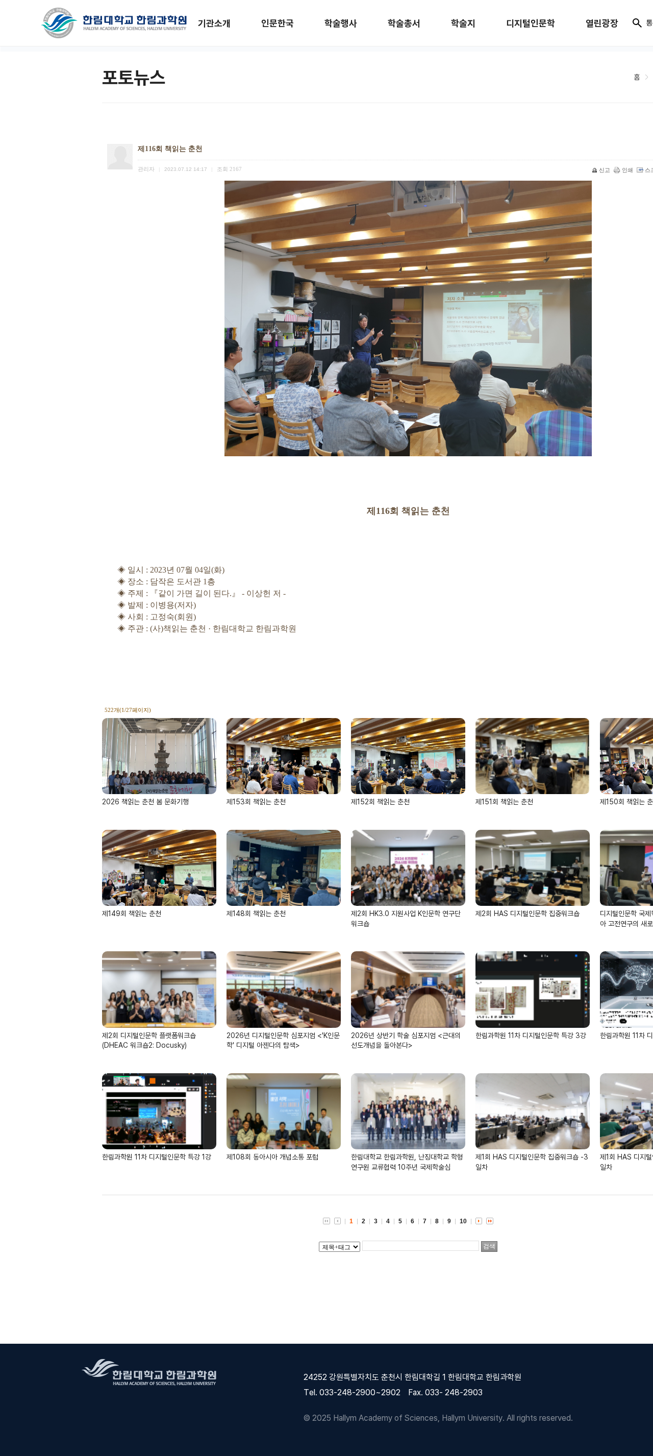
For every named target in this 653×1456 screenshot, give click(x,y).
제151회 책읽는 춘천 (504, 801)
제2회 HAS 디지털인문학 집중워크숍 (527, 913)
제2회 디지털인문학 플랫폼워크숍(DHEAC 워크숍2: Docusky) (149, 1040)
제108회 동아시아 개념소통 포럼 (272, 1157)
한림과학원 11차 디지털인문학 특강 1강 (156, 1157)
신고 (604, 170)
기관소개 (214, 23)
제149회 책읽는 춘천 (131, 913)
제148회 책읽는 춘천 (256, 913)
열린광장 (602, 23)
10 (463, 1221)
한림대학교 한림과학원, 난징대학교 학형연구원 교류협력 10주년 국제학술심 (407, 1162)
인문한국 (277, 23)
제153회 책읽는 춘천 (256, 801)
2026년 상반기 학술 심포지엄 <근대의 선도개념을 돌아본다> (406, 1040)
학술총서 (404, 23)
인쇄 (627, 170)
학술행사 (340, 23)
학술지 (463, 23)
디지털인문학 (530, 23)
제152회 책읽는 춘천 (380, 801)
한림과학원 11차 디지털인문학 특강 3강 (530, 1035)
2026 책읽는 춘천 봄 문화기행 (145, 801)
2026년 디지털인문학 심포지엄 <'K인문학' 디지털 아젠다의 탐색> (283, 1040)
